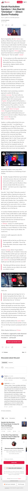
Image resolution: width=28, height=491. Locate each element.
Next (23, 352)
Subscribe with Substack (15, 468)
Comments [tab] (4, 362)
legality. (5, 101)
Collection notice (14, 480)
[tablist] (7, 362)
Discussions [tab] (12, 418)
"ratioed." (21, 55)
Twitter (17, 51)
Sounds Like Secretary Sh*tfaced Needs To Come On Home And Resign (10, 424)
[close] (24, 442)
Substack (7, 488)
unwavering (7, 119)
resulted (5, 260)
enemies (6, 117)
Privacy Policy (16, 474)
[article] (14, 426)
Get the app (21, 484)
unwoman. (9, 95)
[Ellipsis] (26, 376)
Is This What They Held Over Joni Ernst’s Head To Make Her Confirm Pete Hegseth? (10, 436)
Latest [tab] (6, 418)
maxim (19, 321)
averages (8, 250)
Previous (6, 352)
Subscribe (19, 2)
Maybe (6, 376)
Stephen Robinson (5, 20)
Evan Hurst (9, 429)
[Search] (25, 418)
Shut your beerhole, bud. (7, 427)
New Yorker (17, 39)
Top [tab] (3, 418)
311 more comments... (6, 410)
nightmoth (7, 383)
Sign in (25, 2)
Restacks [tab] (11, 362)
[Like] (2, 25)
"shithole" (4, 224)
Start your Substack (10, 484)
